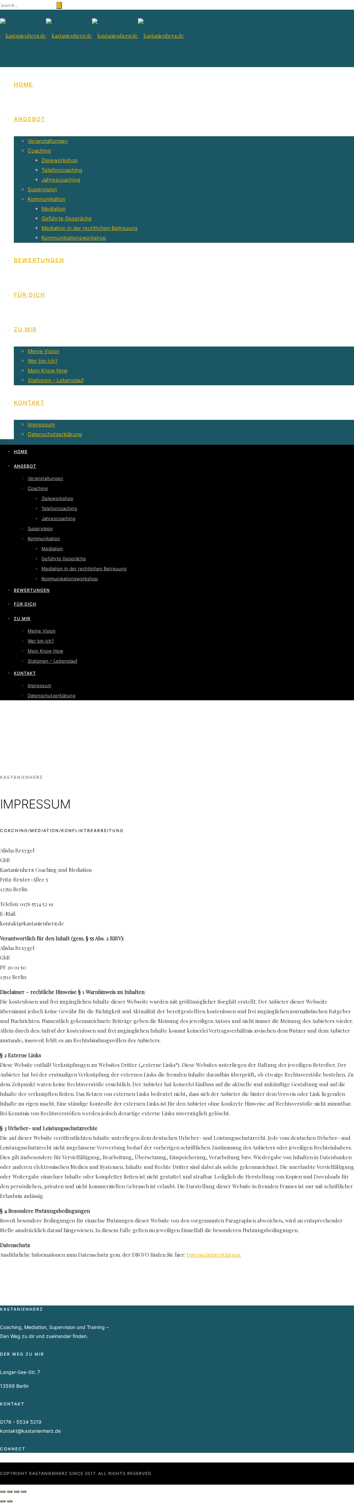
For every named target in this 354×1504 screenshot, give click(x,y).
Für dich (29, 294)
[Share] (9, 1492)
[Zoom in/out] (23, 1492)
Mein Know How (47, 370)
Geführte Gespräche (66, 218)
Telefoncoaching (61, 170)
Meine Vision (43, 351)
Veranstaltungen (48, 141)
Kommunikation (46, 199)
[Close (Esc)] (3, 1492)
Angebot (29, 119)
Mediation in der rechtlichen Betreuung (89, 228)
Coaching (39, 150)
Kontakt (29, 402)
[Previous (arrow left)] (3, 1501)
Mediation (53, 208)
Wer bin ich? (43, 361)
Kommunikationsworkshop (73, 237)
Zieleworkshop (59, 160)
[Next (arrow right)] (9, 1501)
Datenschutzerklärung (55, 434)
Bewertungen (39, 260)
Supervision (42, 189)
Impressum (41, 424)
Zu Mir (25, 329)
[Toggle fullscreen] (16, 1492)
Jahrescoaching (60, 179)
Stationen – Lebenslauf (56, 380)
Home (23, 84)
